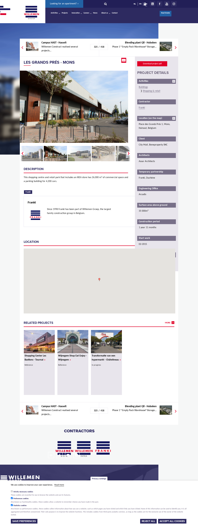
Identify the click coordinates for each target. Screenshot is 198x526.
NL (135, 4)
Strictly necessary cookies (23, 492)
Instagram (174, 3)
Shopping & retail (151, 91)
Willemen (31, 12)
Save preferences (24, 521)
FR (140, 4)
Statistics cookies (20, 506)
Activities (54, 13)
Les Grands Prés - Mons (49, 62)
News (95, 13)
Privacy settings (99, 479)
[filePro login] (145, 4)
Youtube (167, 3)
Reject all (148, 521)
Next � (129, 153)
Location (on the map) (150, 118)
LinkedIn (152, 3)
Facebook (159, 3)
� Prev (22, 153)
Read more (59, 485)
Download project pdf (152, 64)
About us (104, 13)
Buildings (143, 87)
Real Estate (165, 13)
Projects (65, 13)
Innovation (76, 13)
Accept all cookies (172, 521)
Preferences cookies (21, 499)
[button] (99, 279)
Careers (86, 13)
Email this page (124, 60)
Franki (29, 192)
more (167, 323)
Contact (115, 13)
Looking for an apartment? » (64, 3)
